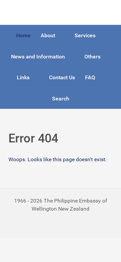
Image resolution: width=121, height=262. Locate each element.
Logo (14, 12)
